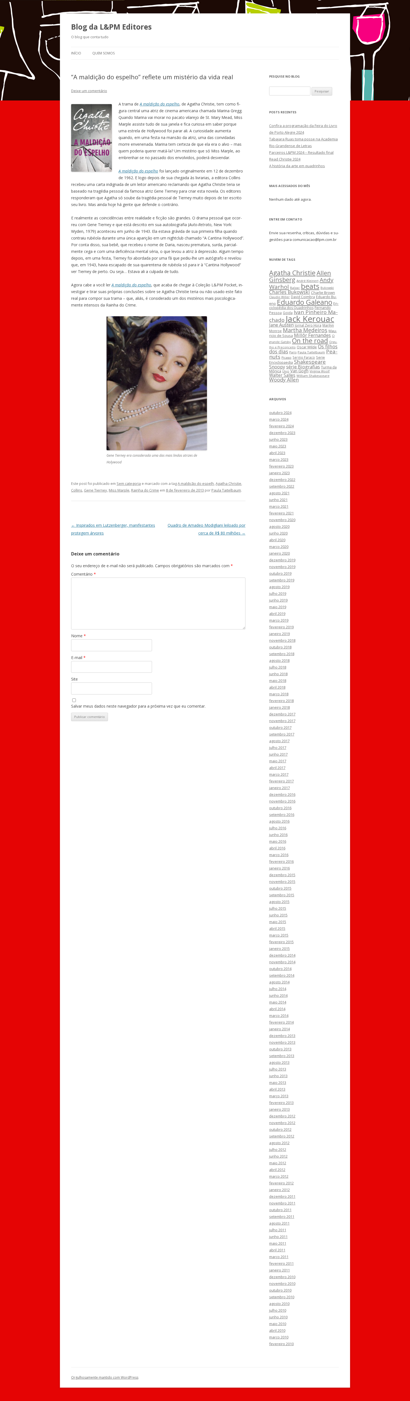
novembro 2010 (282, 1283)
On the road (310, 340)
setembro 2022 (281, 486)
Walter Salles (282, 375)
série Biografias (303, 366)
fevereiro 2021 (281, 513)
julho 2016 (277, 827)
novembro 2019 (282, 566)
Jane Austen (281, 325)
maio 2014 (277, 1002)
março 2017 (278, 774)
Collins (76, 490)
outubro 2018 (280, 647)
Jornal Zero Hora (308, 325)
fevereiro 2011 (281, 1263)
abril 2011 (277, 1249)
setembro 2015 (281, 894)
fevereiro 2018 (281, 700)
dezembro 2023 (282, 432)
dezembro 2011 (282, 1196)
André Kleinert (307, 281)
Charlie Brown (323, 292)
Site (74, 679)
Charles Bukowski (289, 292)
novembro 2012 (282, 1122)
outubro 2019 (280, 573)
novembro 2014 (282, 961)
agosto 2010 (279, 1303)
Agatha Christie (228, 483)
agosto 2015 (279, 901)
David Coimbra (303, 296)
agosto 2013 (279, 1062)
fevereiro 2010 (281, 1343)
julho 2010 (277, 1310)
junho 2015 (278, 915)
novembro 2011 (282, 1203)
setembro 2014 (281, 975)
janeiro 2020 (279, 553)
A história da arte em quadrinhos (297, 165)
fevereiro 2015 (281, 941)
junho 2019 (278, 600)
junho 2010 (278, 1316)
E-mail (78, 657)
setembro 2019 (281, 580)
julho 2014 (277, 988)
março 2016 (278, 854)
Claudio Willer (279, 297)
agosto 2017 (279, 740)
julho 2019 (277, 593)
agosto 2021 (279, 492)
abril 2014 (277, 1008)
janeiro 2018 (279, 707)
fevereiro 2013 (281, 1102)
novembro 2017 (282, 720)
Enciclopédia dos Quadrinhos (304, 305)
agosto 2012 (279, 1142)
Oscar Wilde (307, 346)
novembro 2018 (282, 640)
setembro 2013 (281, 1055)
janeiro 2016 (279, 868)
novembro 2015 (282, 881)
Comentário (83, 574)
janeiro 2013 (279, 1109)
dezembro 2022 (282, 479)
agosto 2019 (279, 586)
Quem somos (103, 53)
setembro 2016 (281, 814)
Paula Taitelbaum (226, 490)
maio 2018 (277, 680)
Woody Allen (284, 379)
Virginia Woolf (320, 371)
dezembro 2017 (282, 714)
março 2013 (278, 1095)
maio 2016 (277, 841)
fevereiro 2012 (281, 1183)
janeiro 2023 (279, 472)
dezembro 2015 (282, 874)
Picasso (286, 358)
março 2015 (278, 935)
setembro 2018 (281, 653)
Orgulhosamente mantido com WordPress (104, 1377)
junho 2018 (278, 673)
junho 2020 (278, 533)
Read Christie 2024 (284, 159)
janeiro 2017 (279, 787)
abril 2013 (277, 1089)
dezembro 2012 (282, 1116)
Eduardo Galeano (304, 302)
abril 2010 (277, 1330)
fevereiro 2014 (281, 1022)
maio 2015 (277, 921)
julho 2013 (277, 1069)
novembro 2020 (282, 519)
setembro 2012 (281, 1136)
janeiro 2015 (279, 948)
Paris (292, 352)
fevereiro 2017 (281, 781)
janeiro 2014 (279, 1028)
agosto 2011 (279, 1223)
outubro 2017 (280, 727)
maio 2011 (277, 1243)
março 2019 (278, 620)
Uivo (285, 371)
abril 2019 (277, 613)
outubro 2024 (280, 412)
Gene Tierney (95, 490)
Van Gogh (299, 370)
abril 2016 (277, 848)
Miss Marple (119, 490)
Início (76, 53)
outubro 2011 (280, 1209)
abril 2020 (277, 539)
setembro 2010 (281, 1296)
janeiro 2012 (279, 1189)
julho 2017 (277, 747)
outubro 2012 (280, 1129)
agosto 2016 (279, 821)
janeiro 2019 (279, 633)
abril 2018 (277, 687)
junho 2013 (278, 1075)
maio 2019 (277, 606)
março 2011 (278, 1256)
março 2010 (278, 1337)
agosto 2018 (279, 660)
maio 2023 (277, 446)
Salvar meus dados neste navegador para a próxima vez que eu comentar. (138, 706)
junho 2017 (278, 754)
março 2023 (278, 459)
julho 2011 (277, 1229)
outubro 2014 (280, 968)
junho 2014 (278, 995)
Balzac (295, 288)
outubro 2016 (280, 807)
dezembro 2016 (282, 794)
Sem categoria (129, 483)
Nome (78, 635)
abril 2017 (277, 767)
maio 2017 (277, 760)
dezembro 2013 (282, 1035)
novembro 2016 (282, 801)
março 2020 (278, 546)
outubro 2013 (280, 1049)
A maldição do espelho (159, 104)
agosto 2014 (279, 982)
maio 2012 (277, 1162)
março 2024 (278, 419)
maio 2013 (277, 1082)
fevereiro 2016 (281, 861)
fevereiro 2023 (281, 466)
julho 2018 (277, 667)
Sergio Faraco (304, 357)
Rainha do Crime (145, 490)
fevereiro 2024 (281, 425)
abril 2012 (277, 1169)
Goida (288, 312)
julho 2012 (277, 1149)
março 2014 (278, 1015)
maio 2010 (277, 1323)
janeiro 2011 (279, 1270)
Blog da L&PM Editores (111, 27)
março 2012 (278, 1176)
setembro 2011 (281, 1216)
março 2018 (278, 693)
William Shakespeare (312, 375)
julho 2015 (277, 908)
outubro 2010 (280, 1290)
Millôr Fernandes (312, 335)
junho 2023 (278, 439)
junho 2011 (278, 1236)
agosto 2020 (279, 526)
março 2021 (278, 506)
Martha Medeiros (305, 330)
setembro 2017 (281, 734)
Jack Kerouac (310, 318)
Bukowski (327, 288)
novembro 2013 (282, 1042)
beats (310, 286)
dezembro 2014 (282, 955)
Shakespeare (310, 361)
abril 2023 (277, 452)
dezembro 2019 (282, 559)
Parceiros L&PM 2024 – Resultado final (301, 152)
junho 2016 (278, 834)
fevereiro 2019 (281, 626)
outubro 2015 (280, 888)
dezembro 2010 (282, 1276)
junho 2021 (278, 499)
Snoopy (277, 367)
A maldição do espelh (196, 483)
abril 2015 (277, 928)
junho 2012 (278, 1156)
